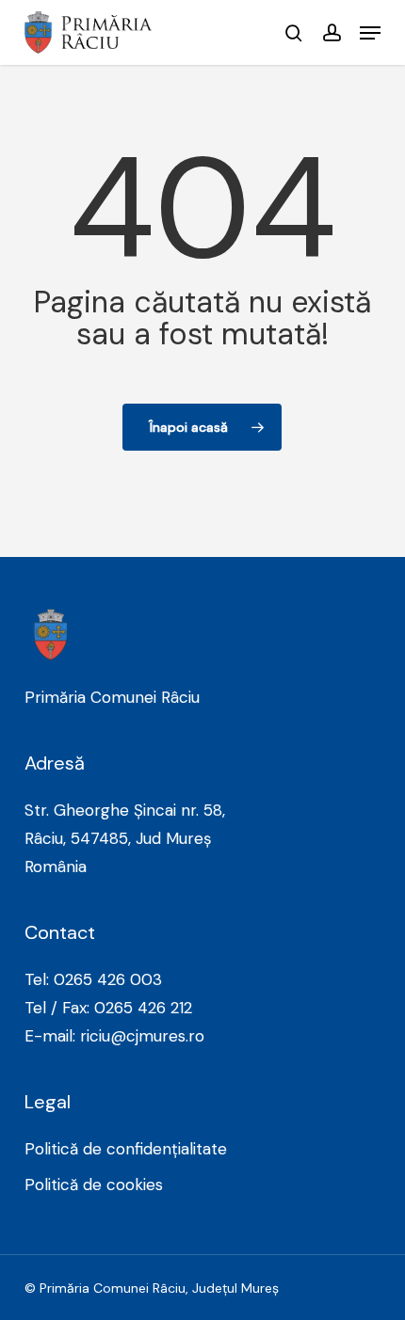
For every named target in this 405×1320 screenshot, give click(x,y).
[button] (370, 33)
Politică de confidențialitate (125, 1148)
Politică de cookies (93, 1184)
